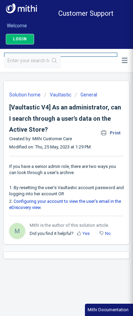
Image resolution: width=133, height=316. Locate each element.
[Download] (53, 152)
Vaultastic (60, 94)
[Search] (54, 61)
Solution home (25, 94)
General (88, 94)
